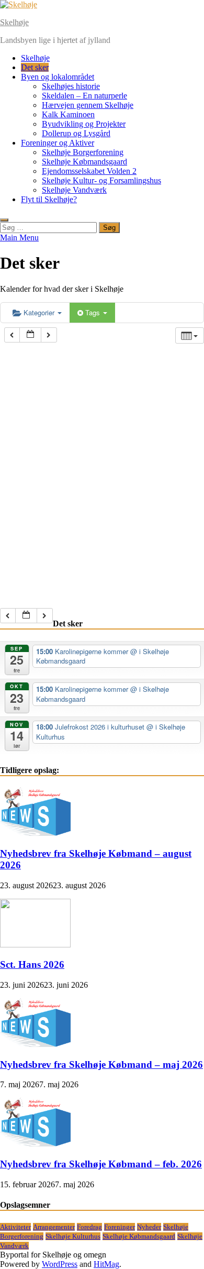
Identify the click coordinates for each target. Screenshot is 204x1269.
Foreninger (119, 1227)
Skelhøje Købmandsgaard (84, 161)
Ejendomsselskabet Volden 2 (89, 171)
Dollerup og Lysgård (76, 133)
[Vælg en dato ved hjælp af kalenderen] (30, 335)
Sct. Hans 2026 (32, 964)
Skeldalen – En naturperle (84, 95)
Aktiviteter (15, 1227)
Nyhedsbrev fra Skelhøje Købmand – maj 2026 (101, 1064)
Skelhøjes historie (71, 86)
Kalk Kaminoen (68, 114)
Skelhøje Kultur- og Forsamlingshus (101, 180)
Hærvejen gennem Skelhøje (87, 105)
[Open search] (4, 220)
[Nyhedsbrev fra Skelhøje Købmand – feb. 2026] (35, 1143)
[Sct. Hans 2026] (35, 944)
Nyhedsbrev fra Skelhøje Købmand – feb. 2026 (101, 1163)
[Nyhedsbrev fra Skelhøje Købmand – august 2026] (35, 833)
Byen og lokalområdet (57, 76)
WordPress (59, 1264)
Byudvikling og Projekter (84, 123)
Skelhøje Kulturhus (73, 1236)
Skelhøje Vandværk (74, 189)
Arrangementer (54, 1227)
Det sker (35, 67)
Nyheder (149, 1227)
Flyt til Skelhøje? (49, 199)
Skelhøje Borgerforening (82, 152)
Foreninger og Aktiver (57, 142)
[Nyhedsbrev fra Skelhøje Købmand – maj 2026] (35, 1044)
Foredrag (89, 1227)
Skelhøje (14, 22)
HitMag (106, 1264)
